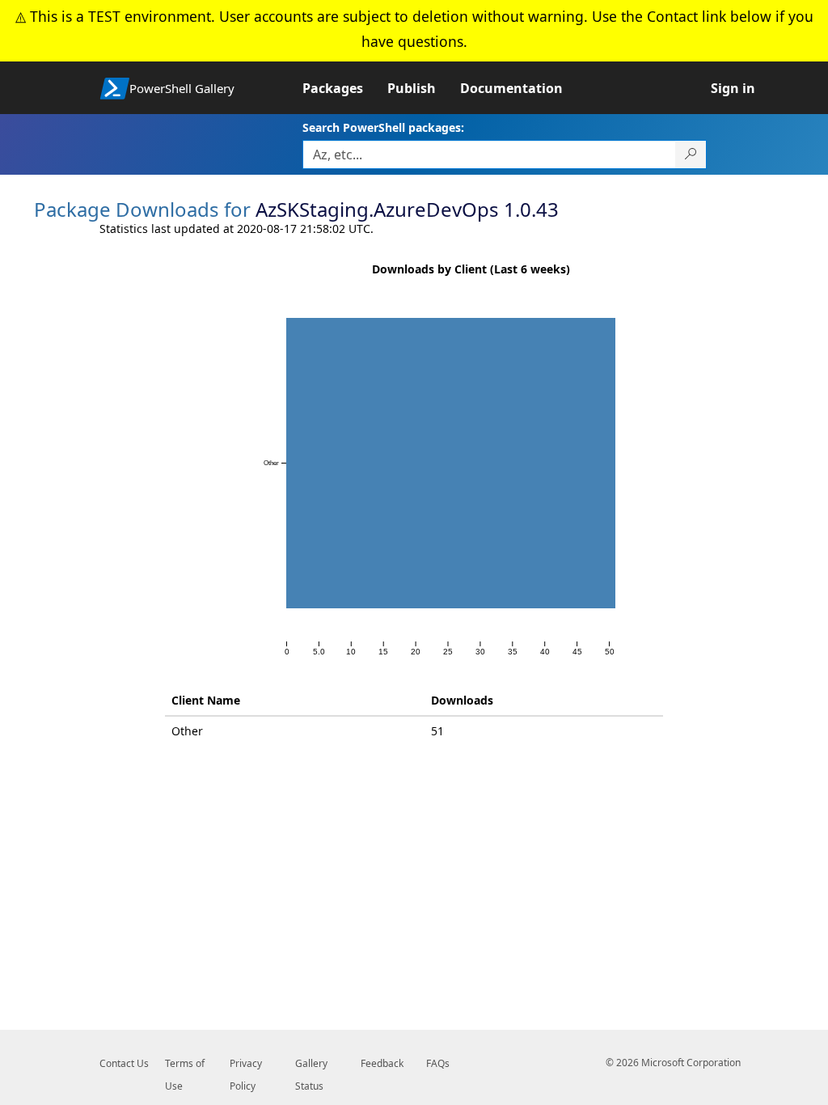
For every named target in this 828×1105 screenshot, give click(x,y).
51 (437, 731)
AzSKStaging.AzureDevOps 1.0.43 (407, 209)
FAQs (438, 1063)
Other (187, 731)
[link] (344, 88)
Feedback (382, 1063)
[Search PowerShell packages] (691, 154)
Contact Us (124, 1063)
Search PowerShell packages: (383, 127)
